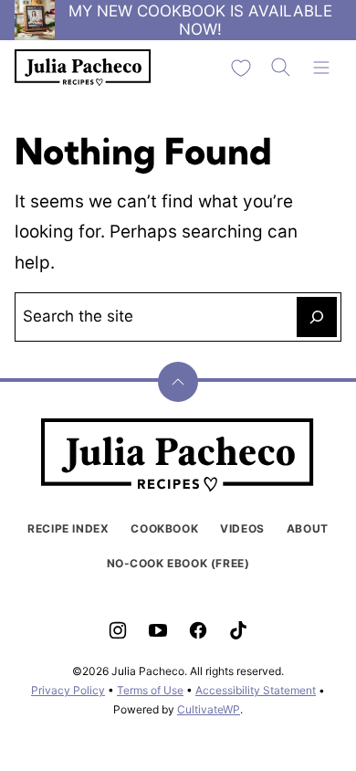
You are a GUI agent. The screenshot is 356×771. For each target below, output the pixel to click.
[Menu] (321, 68)
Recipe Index (68, 528)
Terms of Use (150, 690)
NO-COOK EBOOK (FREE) (178, 563)
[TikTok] (238, 630)
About (308, 528)
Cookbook (164, 528)
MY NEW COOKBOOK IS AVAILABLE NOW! (200, 20)
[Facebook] (198, 630)
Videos (242, 528)
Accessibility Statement (255, 690)
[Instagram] (118, 630)
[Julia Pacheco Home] (83, 67)
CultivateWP (208, 709)
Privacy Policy (68, 690)
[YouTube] (158, 630)
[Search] (281, 68)
